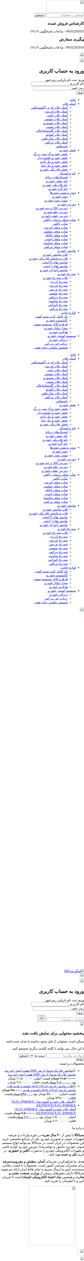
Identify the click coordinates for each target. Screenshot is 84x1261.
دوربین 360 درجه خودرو (52, 208)
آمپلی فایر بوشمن (56, 119)
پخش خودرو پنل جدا (54, 165)
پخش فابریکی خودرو (54, 169)
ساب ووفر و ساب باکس (59, 219)
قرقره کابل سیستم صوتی (50, 324)
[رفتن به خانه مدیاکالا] (74, 971)
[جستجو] (41, 1018)
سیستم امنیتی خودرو (62, 336)
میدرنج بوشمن (58, 293)
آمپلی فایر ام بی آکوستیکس (49, 107)
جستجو (40, 15)
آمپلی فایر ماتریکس (54, 138)
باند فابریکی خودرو (55, 185)
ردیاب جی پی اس (56, 343)
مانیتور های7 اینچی (55, 266)
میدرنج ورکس (58, 308)
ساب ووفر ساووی (55, 243)
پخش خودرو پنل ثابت (54, 161)
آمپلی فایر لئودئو (57, 134)
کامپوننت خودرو (57, 320)
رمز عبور (78, 88)
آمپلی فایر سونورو (55, 123)
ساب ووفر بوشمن (55, 231)
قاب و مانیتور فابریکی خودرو (48, 258)
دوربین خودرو (67, 204)
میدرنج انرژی (59, 281)
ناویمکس (62, 146)
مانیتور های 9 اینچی (55, 262)
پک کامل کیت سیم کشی (51, 316)
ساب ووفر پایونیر (56, 239)
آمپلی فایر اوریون (56, 111)
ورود (79, 92)
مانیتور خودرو (67, 250)
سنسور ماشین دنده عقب (51, 347)
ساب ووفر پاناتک (56, 235)
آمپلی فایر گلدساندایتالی (52, 130)
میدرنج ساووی (58, 301)
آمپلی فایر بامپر (57, 115)
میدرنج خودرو (67, 274)
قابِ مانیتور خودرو (55, 254)
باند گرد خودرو (58, 188)
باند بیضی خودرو (57, 181)
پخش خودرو (68, 150)
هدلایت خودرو (58, 332)
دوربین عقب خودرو (55, 216)
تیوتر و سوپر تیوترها (63, 192)
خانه (73, 99)
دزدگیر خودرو (59, 339)
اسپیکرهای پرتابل (56, 177)
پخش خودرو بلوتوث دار (52, 158)
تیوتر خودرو (60, 196)
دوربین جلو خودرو (56, 212)
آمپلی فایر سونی (57, 127)
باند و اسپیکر (67, 173)
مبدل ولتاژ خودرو (56, 328)
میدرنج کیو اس (58, 305)
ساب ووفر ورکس (56, 247)
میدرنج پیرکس (58, 297)
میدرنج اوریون (58, 285)
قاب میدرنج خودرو (55, 277)
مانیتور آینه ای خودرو (54, 270)
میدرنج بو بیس (58, 289)
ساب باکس (60, 223)
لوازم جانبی (68, 312)
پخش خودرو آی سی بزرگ (50, 154)
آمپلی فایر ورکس (56, 142)
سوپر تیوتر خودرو (56, 200)
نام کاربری (77, 83)
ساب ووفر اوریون (56, 227)
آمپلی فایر (69, 103)
